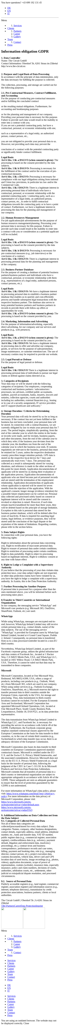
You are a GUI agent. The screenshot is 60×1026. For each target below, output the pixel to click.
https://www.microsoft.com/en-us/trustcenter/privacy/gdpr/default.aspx (20, 803)
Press (9, 979)
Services (11, 960)
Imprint (39, 906)
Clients (10, 963)
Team (10, 974)
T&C (3, 906)
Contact (11, 977)
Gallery (11, 971)
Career (17, 906)
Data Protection (28, 906)
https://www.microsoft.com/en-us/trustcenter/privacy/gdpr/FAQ (16, 808)
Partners (10, 906)
